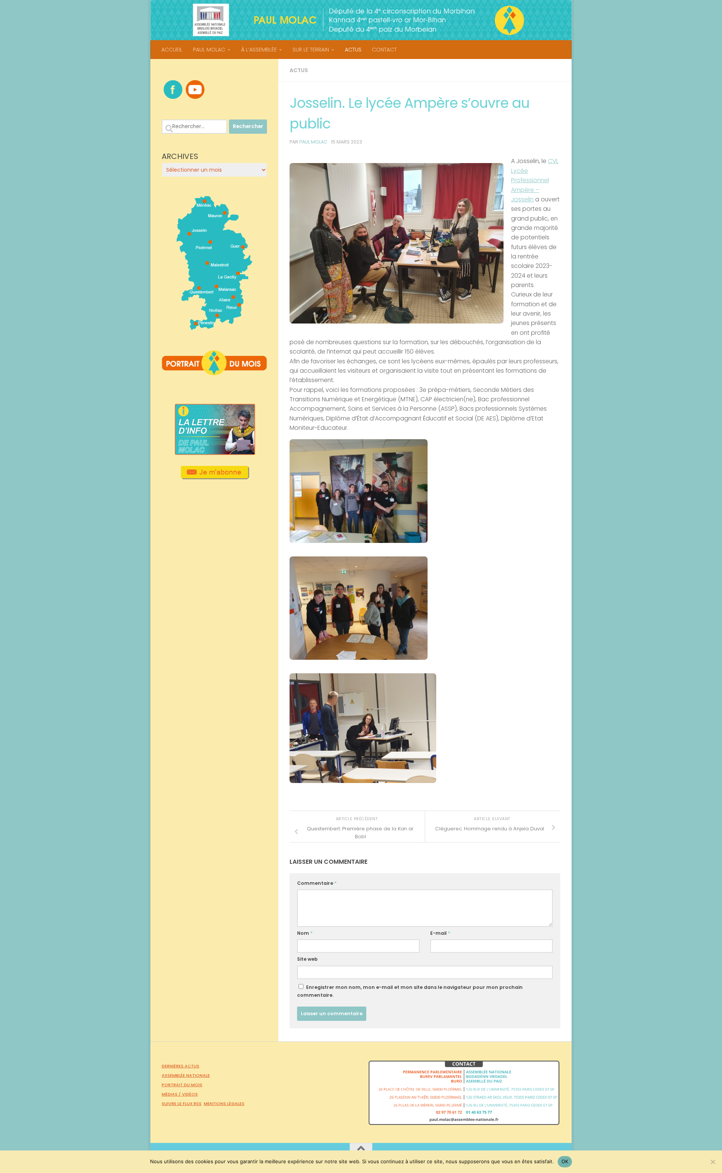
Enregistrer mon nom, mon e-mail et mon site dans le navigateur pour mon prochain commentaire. (410, 991)
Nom (304, 933)
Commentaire (317, 883)
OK (565, 1161)
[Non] (712, 1161)
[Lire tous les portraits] (214, 372)
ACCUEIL (171, 49)
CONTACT (384, 49)
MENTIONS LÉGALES (224, 1103)
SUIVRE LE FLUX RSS (182, 1103)
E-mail (440, 933)
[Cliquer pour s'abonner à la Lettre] (214, 477)
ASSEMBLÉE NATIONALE (186, 1075)
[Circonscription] (214, 327)
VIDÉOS (190, 1094)
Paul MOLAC (313, 142)
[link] (534, 180)
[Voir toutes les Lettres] (214, 453)
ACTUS (353, 49)
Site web (307, 959)
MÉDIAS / (172, 1094)
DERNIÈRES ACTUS (180, 1066)
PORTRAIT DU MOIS (182, 1085)
